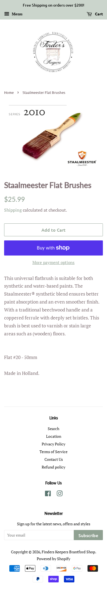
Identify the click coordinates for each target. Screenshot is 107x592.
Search (53, 428)
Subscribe (88, 535)
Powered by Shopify (53, 558)
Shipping (13, 210)
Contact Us (53, 459)
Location (53, 436)
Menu (16, 13)
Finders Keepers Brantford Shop (68, 551)
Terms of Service (53, 451)
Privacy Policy (53, 444)
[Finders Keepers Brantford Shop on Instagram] (60, 494)
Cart (98, 13)
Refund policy (53, 467)
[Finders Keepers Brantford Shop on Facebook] (48, 494)
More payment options (53, 262)
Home (9, 92)
